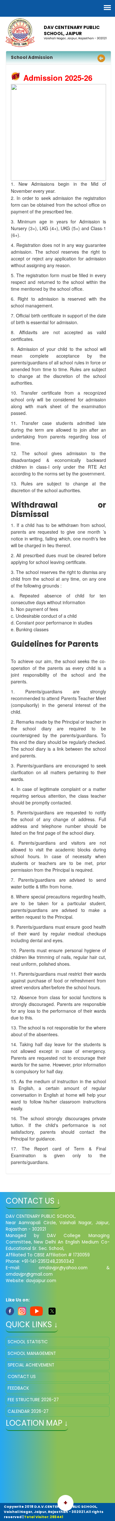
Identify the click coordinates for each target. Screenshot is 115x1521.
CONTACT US (22, 1377)
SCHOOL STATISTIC (28, 1342)
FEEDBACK (18, 1388)
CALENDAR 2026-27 (28, 1411)
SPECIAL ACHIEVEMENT (31, 1365)
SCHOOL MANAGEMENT (32, 1353)
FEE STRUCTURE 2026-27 (33, 1400)
